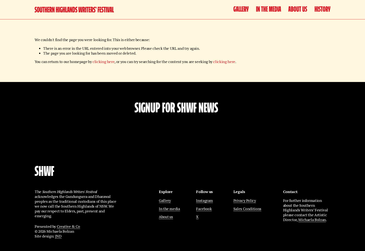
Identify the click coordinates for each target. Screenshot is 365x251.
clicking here (103, 61)
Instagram (204, 200)
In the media (169, 208)
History (322, 9)
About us (297, 9)
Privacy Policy (244, 200)
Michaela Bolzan (312, 219)
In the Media (268, 9)
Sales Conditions (247, 208)
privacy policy (205, 149)
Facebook (204, 208)
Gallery (241, 9)
